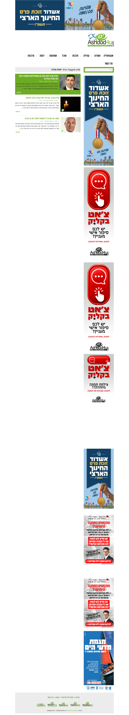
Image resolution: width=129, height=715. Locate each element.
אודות (78, 697)
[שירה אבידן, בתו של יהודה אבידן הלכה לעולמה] (70, 104)
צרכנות (31, 55)
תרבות (75, 55)
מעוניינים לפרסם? (67, 697)
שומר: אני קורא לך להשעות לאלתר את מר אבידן (42, 118)
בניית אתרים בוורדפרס (73, 710)
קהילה (86, 55)
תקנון (57, 697)
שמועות (53, 55)
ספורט (97, 55)
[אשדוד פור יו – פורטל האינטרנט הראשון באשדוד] (101, 39)
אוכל (64, 55)
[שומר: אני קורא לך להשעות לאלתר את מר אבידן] (70, 125)
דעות (42, 55)
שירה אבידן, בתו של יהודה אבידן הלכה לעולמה (42, 98)
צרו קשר (109, 63)
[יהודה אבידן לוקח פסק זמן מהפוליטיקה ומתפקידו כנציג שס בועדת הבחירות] (69, 82)
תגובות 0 (40, 81)
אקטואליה (108, 55)
